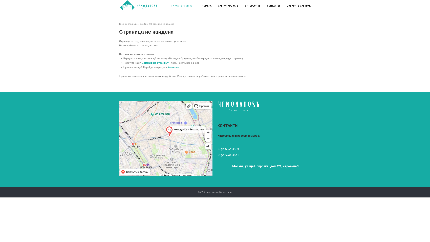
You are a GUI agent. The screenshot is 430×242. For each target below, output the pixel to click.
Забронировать (228, 6)
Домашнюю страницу (155, 62)
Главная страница (128, 24)
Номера (207, 6)
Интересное (253, 6)
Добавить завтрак (299, 6)
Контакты (273, 6)
